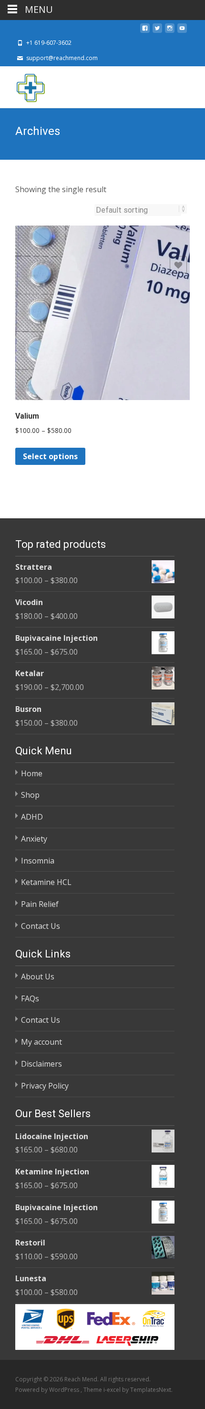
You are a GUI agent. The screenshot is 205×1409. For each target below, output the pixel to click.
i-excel (112, 1390)
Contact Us (40, 926)
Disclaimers (41, 1064)
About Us (37, 976)
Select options (50, 456)
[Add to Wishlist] (178, 264)
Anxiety (34, 838)
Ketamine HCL (46, 882)
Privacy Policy (45, 1085)
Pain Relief (40, 904)
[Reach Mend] (23, 85)
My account (41, 1042)
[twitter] (157, 31)
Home (31, 773)
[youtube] (182, 31)
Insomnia (37, 860)
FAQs (30, 998)
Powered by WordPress (48, 1390)
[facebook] (145, 31)
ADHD (32, 817)
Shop (30, 795)
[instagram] (169, 31)
